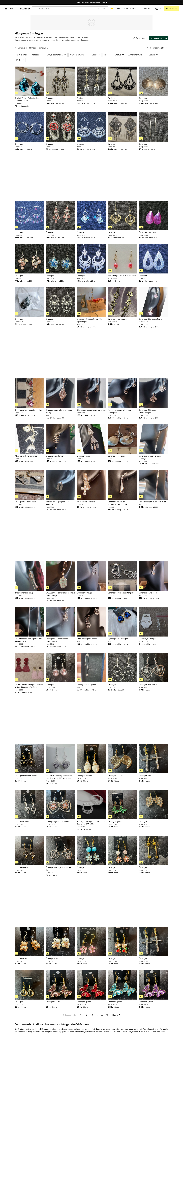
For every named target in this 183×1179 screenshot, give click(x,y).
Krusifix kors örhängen (86, 502)
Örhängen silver (83, 456)
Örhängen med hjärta (148, 685)
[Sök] (98, 8)
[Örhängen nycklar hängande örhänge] (153, 439)
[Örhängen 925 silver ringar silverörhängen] (60, 622)
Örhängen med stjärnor (117, 319)
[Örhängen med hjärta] (153, 667)
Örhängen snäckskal (147, 232)
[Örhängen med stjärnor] (122, 302)
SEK (119, 8)
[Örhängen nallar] (29, 941)
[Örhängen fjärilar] (122, 804)
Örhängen (22, 48)
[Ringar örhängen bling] (29, 576)
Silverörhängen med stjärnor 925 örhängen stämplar (28, 640)
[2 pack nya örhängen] (153, 622)
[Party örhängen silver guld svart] (153, 485)
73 (107, 1015)
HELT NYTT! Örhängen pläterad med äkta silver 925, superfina (59, 777)
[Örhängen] (60, 81)
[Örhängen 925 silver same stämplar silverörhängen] (60, 576)
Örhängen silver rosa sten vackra (28, 410)
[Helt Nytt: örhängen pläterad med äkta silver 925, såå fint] (91, 804)
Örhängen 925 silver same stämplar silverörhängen (60, 594)
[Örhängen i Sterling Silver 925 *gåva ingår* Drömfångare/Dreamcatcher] (91, 302)
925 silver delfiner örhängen (26, 456)
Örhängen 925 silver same (25, 502)
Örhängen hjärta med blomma (58, 821)
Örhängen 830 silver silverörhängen (147, 411)
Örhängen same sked (148, 593)
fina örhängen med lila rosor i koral (122, 276)
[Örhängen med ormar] (29, 850)
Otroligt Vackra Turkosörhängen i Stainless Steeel (28, 99)
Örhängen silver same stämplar (120, 593)
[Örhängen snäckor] (91, 758)
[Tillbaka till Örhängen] (16, 48)
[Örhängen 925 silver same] (29, 485)
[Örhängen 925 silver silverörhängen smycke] (122, 485)
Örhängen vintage (84, 593)
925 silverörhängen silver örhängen (91, 410)
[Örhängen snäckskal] (153, 215)
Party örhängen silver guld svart (152, 502)
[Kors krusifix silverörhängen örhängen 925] (122, 393)
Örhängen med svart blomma (26, 776)
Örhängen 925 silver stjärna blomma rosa (150, 320)
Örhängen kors (145, 776)
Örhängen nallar (21, 958)
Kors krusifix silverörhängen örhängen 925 (119, 411)
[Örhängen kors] (153, 758)
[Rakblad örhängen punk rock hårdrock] (60, 485)
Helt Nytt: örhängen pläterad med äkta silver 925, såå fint (91, 822)
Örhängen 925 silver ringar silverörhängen (57, 640)
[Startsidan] (23, 8)
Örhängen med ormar (23, 867)
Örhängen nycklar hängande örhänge (150, 457)
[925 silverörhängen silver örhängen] (91, 393)
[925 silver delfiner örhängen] (29, 439)
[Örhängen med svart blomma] (29, 758)
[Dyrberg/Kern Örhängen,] (122, 622)
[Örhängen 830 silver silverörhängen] (153, 393)
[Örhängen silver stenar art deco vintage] (60, 393)
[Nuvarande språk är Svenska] (112, 8)
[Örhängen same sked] (153, 576)
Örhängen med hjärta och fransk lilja (59, 868)
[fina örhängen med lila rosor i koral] (122, 258)
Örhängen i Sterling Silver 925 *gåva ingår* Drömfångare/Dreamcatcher (89, 320)
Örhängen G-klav (22, 821)
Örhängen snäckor (84, 776)
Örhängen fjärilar (115, 821)
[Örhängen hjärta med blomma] (60, 804)
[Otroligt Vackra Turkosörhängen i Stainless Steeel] (29, 81)
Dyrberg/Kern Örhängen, (118, 639)
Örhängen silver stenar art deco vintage (59, 411)
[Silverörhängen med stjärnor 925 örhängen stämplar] (29, 622)
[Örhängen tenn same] (122, 439)
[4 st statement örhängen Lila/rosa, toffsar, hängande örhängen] (29, 667)
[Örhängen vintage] (91, 576)
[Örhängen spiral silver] (60, 439)
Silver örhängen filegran (87, 639)
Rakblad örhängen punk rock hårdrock (57, 503)
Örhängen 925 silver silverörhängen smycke (117, 503)
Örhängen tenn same (116, 456)
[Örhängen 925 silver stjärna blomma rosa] (153, 302)
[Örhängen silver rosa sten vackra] (29, 393)
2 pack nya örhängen (147, 639)
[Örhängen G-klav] (29, 804)
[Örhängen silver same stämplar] (122, 576)
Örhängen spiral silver (55, 456)
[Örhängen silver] (91, 439)
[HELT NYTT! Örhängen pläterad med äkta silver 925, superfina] (60, 758)
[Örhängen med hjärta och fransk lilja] (60, 850)
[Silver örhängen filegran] (91, 622)
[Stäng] (181, 2)
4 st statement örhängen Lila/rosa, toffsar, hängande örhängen (29, 686)
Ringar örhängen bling (24, 593)
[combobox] (66, 8)
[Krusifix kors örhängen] (91, 485)
